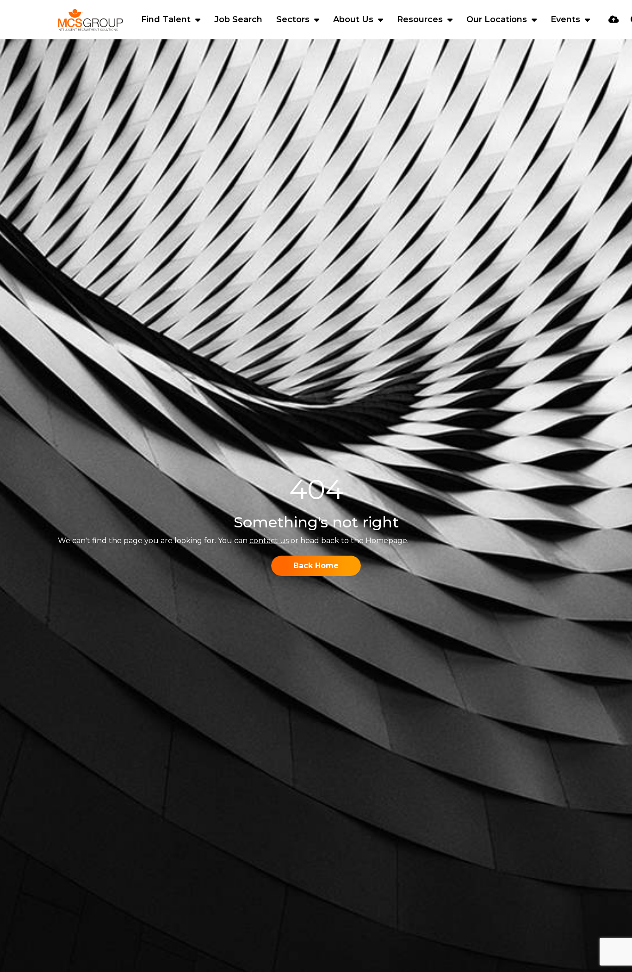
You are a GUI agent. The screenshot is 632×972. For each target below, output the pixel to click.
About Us (354, 19)
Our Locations (497, 19)
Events (566, 19)
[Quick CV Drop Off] (613, 19)
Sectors (294, 19)
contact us (269, 540)
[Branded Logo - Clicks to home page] (90, 20)
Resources (421, 19)
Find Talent (167, 19)
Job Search (238, 19)
